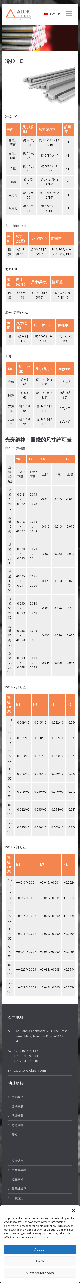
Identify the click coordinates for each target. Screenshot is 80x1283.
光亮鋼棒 (17, 1125)
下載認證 (17, 1198)
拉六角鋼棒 (19, 1170)
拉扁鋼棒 (17, 1179)
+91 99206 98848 (26, 1056)
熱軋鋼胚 (17, 1116)
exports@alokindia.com (30, 1070)
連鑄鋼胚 (17, 1106)
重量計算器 (19, 1189)
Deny (40, 1261)
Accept (40, 1249)
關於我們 (17, 1097)
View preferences (40, 1273)
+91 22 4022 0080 (26, 1061)
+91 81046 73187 (26, 1051)
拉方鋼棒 (17, 1161)
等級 (14, 1134)
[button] (73, 1210)
